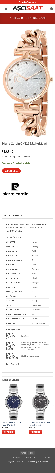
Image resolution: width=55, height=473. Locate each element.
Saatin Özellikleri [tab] (13, 216)
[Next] (52, 411)
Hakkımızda (44, 458)
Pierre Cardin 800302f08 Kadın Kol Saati (12, 424)
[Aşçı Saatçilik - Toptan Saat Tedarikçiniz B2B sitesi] (27, 8)
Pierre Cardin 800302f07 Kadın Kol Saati (39, 424)
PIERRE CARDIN (17, 18)
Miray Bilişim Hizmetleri (38, 461)
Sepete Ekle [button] (8, 432)
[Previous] (2, 411)
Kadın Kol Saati (37, 18)
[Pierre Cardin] (15, 191)
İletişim (33, 458)
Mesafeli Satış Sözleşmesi (17, 458)
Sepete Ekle (11, 171)
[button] (6, 8)
